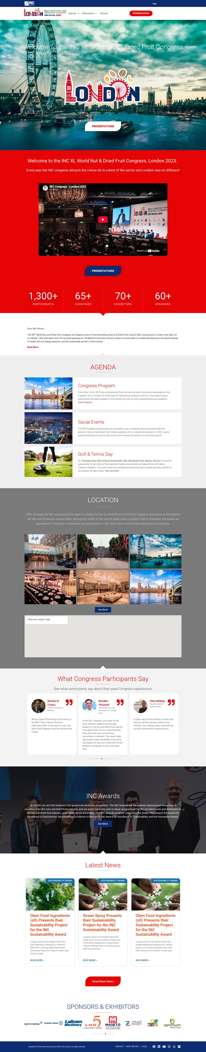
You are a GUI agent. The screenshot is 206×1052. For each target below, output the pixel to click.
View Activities (112, 471)
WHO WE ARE (133, 1046)
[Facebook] (154, 1046)
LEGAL (144, 1046)
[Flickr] (179, 1046)
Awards (104, 13)
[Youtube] (164, 1046)
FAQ (154, 4)
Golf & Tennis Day (95, 454)
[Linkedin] (159, 1046)
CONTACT (119, 1046)
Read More (32, 347)
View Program (85, 402)
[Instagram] (169, 1046)
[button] (103, 347)
